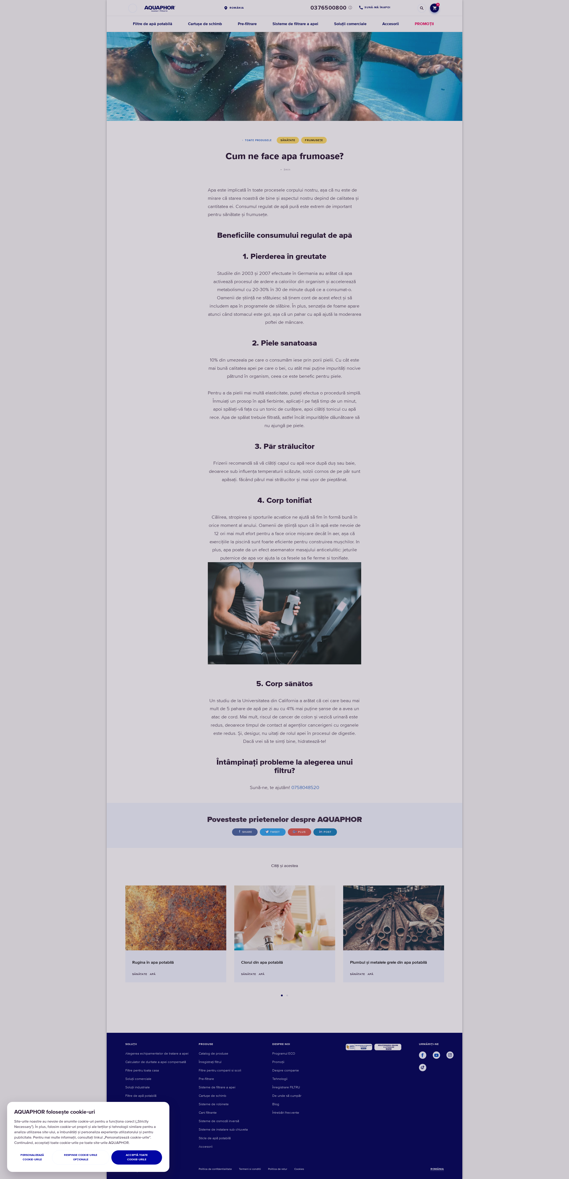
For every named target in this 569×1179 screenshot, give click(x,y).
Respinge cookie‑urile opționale (80, 1157)
